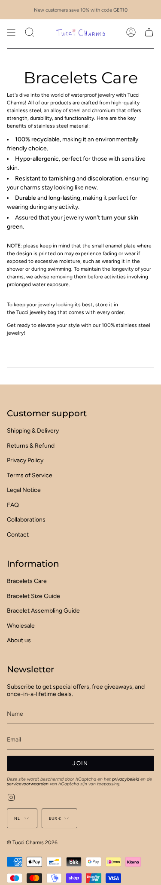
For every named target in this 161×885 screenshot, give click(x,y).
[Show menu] (11, 32)
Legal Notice (24, 490)
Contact (18, 534)
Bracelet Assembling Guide (43, 610)
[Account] (131, 32)
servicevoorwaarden (28, 784)
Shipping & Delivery (33, 430)
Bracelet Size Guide (33, 596)
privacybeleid (125, 779)
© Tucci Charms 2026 (32, 842)
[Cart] (149, 32)
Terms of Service (29, 475)
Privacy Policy (25, 460)
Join (80, 763)
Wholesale (21, 625)
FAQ (13, 505)
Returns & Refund (31, 445)
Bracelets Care (27, 581)
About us (19, 640)
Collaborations (26, 519)
